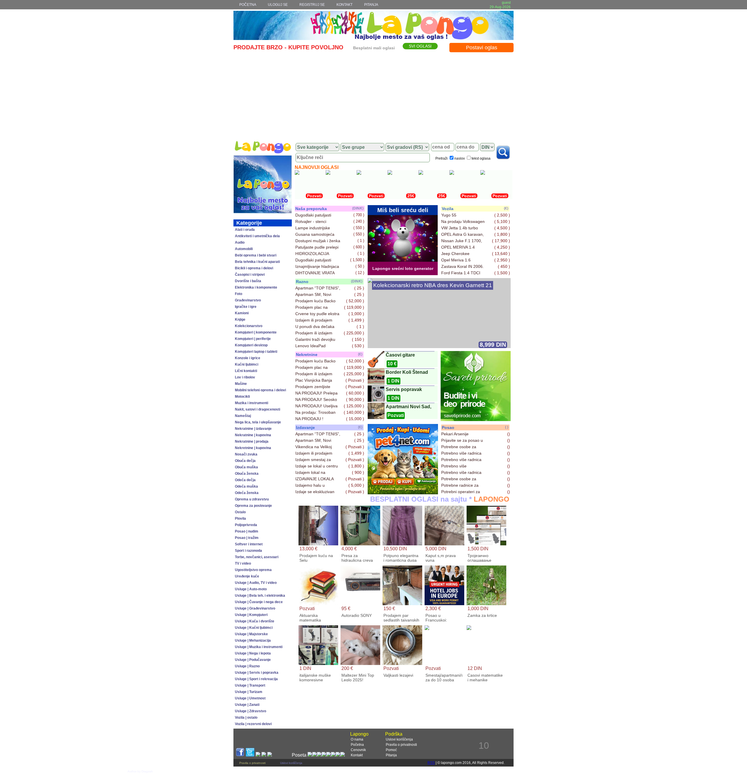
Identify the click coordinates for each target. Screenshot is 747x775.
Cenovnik (358, 750)
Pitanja (391, 755)
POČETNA (247, 5)
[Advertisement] (373, 95)
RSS (431, 763)
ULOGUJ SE (278, 5)
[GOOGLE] (258, 755)
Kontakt (357, 755)
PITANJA (371, 5)
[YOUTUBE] (263, 755)
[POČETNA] (262, 147)
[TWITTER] (250, 755)
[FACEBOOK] (240, 755)
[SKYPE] (269, 755)
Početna (357, 745)
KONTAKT (344, 5)
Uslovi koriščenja (399, 739)
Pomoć (391, 750)
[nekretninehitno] (403, 492)
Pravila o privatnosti (401, 745)
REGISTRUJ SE (312, 5)
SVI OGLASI (420, 46)
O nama (357, 739)
